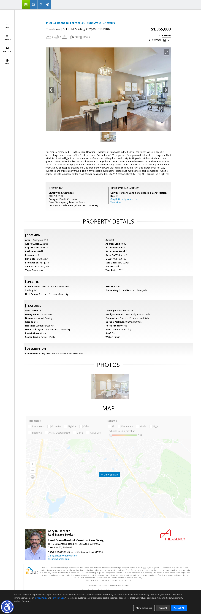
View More (115, 202)
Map (7, 63)
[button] (7, 607)
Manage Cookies (144, 607)
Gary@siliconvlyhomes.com (124, 199)
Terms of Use (58, 597)
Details (7, 39)
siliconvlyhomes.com (59, 558)
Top (7, 27)
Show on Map (110, 474)
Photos (7, 51)
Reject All (163, 607)
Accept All (179, 607)
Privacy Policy (40, 597)
